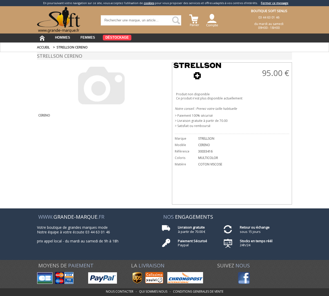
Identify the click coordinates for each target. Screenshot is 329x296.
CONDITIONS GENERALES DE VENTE (198, 291)
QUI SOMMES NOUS (153, 291)
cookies (149, 3)
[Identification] (212, 20)
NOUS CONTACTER (119, 291)
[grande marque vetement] (58, 31)
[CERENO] (101, 107)
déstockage (117, 37)
